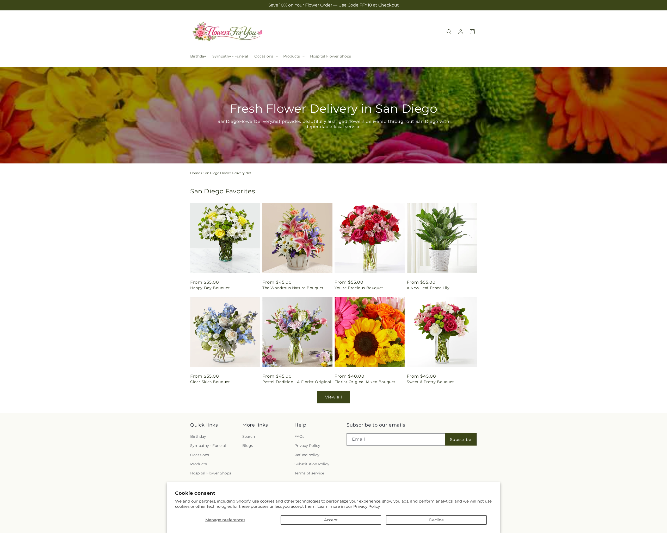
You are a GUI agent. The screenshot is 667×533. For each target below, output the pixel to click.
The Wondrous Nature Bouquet (293, 287)
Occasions (199, 455)
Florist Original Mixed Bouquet (365, 381)
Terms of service (309, 473)
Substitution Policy (311, 464)
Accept (331, 519)
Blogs (247, 445)
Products (198, 464)
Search (248, 436)
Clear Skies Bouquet (210, 381)
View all (333, 397)
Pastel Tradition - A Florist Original (296, 381)
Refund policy (306, 455)
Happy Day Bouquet (210, 287)
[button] (265, 56)
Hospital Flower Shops (210, 473)
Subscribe (460, 439)
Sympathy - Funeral (208, 445)
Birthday (198, 436)
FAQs (299, 436)
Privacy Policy (366, 506)
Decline (436, 519)
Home (195, 173)
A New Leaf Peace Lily (428, 287)
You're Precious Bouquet (359, 287)
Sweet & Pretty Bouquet (430, 381)
